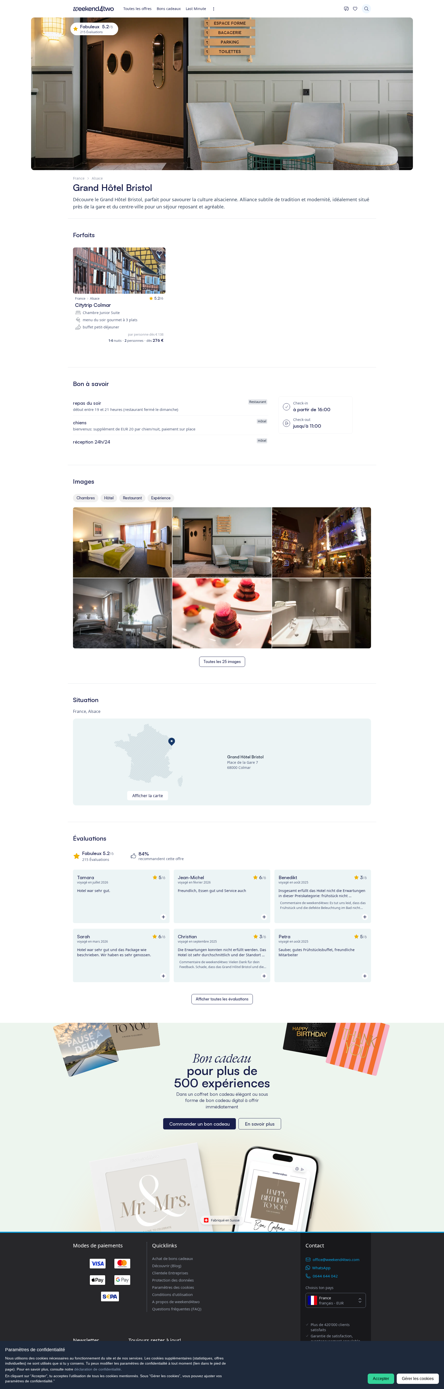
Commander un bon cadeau (199, 1124)
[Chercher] (366, 8)
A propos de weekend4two (176, 1301)
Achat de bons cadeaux (172, 1258)
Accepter (381, 1378)
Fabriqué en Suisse (225, 1220)
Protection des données (173, 1280)
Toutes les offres (137, 8)
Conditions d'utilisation (172, 1294)
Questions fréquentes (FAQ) (176, 1308)
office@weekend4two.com (336, 1259)
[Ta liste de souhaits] (355, 8)
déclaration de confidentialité (97, 1369)
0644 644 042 (325, 1275)
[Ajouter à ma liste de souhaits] (159, 253)
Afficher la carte (147, 795)
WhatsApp (321, 1267)
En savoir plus (260, 1124)
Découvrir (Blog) (166, 1265)
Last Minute (196, 8)
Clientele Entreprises (170, 1272)
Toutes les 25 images (222, 661)
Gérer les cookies (418, 1378)
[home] (93, 9)
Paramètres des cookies (173, 1287)
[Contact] (346, 8)
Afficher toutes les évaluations (222, 999)
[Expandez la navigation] (215, 9)
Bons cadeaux (169, 8)
